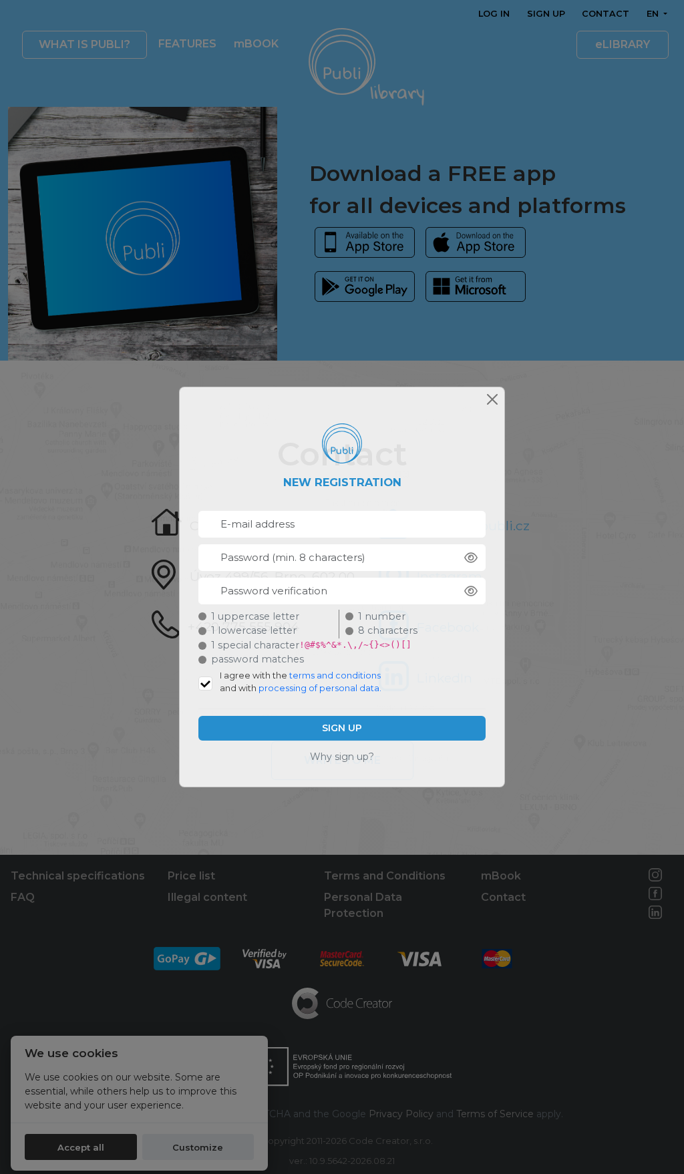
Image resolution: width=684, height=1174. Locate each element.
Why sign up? (342, 757)
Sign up (342, 728)
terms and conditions (335, 675)
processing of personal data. (320, 688)
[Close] (492, 399)
